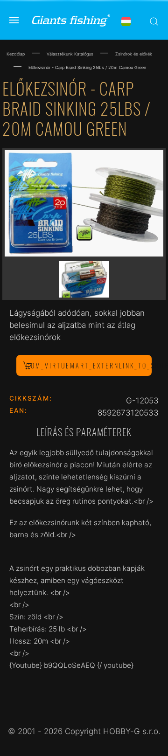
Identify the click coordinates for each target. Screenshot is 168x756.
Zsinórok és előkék (133, 53)
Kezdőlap (16, 53)
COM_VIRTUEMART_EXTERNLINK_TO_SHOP (89, 365)
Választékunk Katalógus (70, 53)
